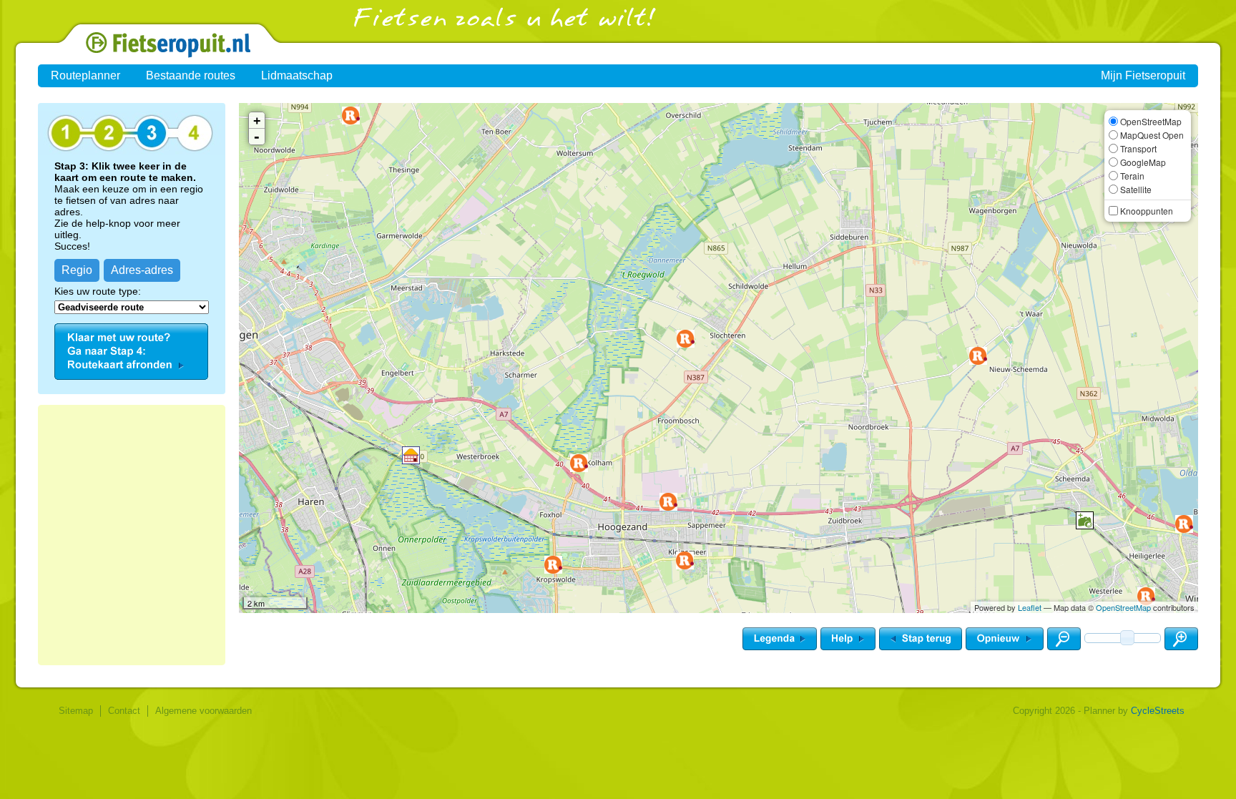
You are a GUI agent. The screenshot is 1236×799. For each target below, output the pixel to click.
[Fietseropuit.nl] (131, 54)
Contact (124, 710)
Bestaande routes (190, 75)
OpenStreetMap (1123, 607)
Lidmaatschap (297, 75)
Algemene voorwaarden (203, 710)
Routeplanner (85, 75)
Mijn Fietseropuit (1143, 75)
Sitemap (76, 710)
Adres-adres (142, 270)
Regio (77, 270)
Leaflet (1029, 607)
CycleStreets (1157, 710)
